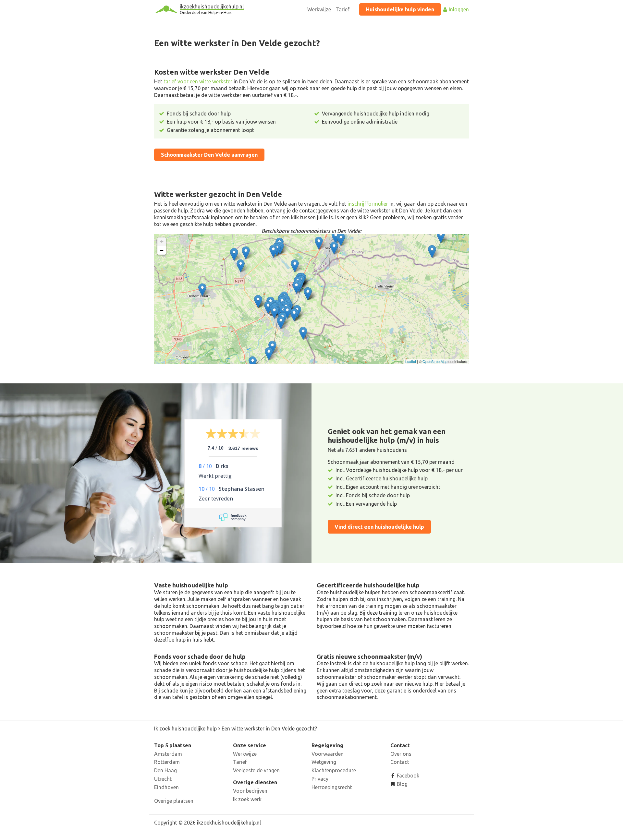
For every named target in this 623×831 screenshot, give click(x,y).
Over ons (400, 754)
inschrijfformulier (368, 204)
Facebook (407, 775)
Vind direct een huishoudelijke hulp (379, 527)
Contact (399, 762)
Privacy (320, 779)
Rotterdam (167, 762)
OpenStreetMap (434, 361)
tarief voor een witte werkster (198, 81)
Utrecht (163, 779)
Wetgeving (324, 762)
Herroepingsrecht (332, 787)
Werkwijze (319, 9)
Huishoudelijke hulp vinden (400, 9)
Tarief (342, 9)
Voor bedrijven (250, 791)
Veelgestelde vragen (256, 770)
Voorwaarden (328, 754)
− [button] (162, 250)
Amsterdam (168, 754)
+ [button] (162, 241)
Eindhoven (166, 787)
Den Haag (165, 770)
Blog (402, 784)
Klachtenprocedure (334, 770)
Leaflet (410, 361)
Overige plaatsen (173, 801)
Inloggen (458, 9)
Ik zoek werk (247, 799)
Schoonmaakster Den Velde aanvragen (209, 155)
